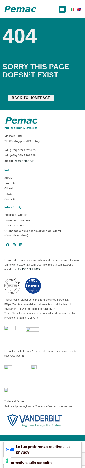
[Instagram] (14, 245)
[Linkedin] (21, 245)
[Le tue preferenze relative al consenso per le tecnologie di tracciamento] (7, 461)
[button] (62, 9)
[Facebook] (7, 245)
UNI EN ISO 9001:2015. (26, 269)
